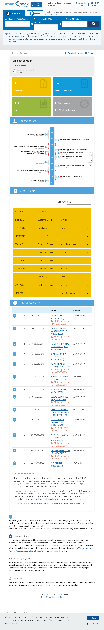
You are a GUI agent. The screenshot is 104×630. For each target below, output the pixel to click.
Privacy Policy (11, 623)
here (54, 486)
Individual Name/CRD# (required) (17, 19)
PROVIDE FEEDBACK (36, 4)
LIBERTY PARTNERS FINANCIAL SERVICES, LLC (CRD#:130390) (60, 412)
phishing (61, 36)
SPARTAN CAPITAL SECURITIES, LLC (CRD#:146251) (59, 357)
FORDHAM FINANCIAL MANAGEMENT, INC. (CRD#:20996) (60, 346)
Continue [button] (93, 618)
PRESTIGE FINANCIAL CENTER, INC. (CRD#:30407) (60, 438)
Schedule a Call (82, 4)
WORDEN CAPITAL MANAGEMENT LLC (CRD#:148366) (59, 331)
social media (14, 39)
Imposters (18, 36)
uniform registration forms (69, 481)
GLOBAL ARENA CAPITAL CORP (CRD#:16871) (57, 422)
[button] (93, 623)
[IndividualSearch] (93, 24)
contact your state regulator (44, 499)
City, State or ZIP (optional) (72, 19)
